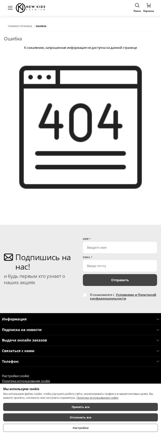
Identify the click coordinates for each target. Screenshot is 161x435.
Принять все (81, 407)
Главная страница (20, 26)
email (88, 257)
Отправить (120, 280)
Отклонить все (80, 417)
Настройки (81, 428)
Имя (87, 239)
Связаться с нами (18, 351)
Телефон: (10, 361)
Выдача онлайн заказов (24, 340)
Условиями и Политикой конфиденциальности (123, 297)
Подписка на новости (22, 330)
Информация (14, 319)
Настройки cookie (15, 376)
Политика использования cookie (26, 381)
